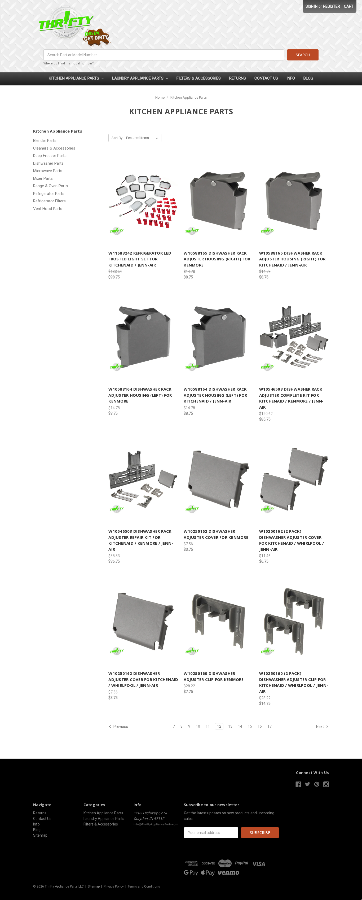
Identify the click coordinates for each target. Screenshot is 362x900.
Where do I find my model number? (68, 63)
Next (320, 726)
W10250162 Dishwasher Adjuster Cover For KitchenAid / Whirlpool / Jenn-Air (143, 679)
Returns (237, 78)
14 (240, 726)
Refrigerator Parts (48, 193)
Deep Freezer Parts (50, 155)
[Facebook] (298, 784)
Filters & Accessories (198, 78)
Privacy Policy (114, 886)
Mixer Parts (43, 178)
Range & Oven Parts (50, 186)
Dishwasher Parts (48, 163)
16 (260, 726)
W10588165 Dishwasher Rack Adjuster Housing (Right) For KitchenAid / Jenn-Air (292, 259)
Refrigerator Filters (49, 201)
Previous (120, 726)
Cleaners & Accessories (54, 148)
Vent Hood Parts (47, 208)
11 (208, 726)
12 (219, 726)
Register (331, 6)
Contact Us (266, 78)
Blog (308, 78)
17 (269, 726)
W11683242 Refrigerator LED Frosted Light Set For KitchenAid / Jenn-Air (139, 259)
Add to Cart (143, 201)
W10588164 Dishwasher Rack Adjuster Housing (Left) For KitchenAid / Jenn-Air (215, 395)
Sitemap (40, 835)
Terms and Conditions (144, 886)
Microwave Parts (47, 170)
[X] (307, 784)
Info (290, 78)
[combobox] (163, 54)
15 (250, 726)
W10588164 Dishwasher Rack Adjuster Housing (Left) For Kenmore (140, 395)
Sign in (311, 6)
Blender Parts (44, 140)
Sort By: (117, 138)
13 (230, 726)
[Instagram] (326, 784)
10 (198, 726)
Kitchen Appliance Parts (74, 78)
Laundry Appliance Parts (138, 78)
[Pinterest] (317, 784)
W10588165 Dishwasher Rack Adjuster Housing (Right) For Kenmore (217, 259)
